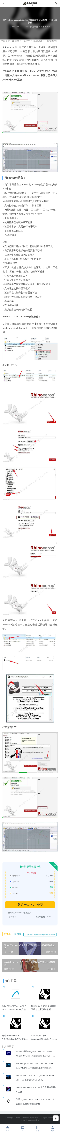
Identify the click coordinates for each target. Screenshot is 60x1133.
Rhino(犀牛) (16, 27)
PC (23, 1131)
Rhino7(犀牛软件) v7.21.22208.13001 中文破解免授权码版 (44, 1038)
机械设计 (37, 41)
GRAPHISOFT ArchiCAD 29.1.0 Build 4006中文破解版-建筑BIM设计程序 (15, 1009)
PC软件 (26, 41)
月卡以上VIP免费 (31, 904)
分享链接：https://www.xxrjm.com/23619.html (40, 934)
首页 (17, 41)
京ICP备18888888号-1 (30, 1120)
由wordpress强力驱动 (29, 1118)
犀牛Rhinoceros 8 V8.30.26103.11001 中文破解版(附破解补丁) (15, 1038)
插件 (37, 1131)
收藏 (8, 934)
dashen (47, 27)
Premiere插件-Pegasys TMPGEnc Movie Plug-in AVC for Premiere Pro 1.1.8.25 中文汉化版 (35, 1055)
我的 (52, 1131)
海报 (18, 934)
